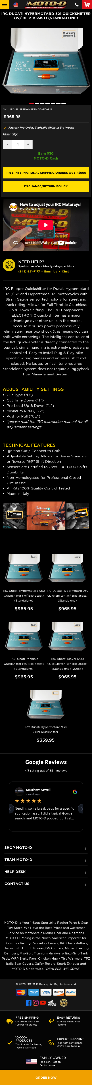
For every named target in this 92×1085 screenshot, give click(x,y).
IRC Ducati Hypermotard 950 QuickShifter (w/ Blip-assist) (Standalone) (24, 595)
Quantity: (10, 134)
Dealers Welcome (62, 968)
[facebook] (28, 1003)
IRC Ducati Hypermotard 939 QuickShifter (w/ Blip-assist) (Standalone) (67, 595)
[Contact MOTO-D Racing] (77, 4)
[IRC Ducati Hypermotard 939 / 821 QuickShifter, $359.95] (45, 705)
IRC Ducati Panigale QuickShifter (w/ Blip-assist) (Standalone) (24, 663)
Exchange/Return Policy (46, 186)
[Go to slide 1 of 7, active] (30, 103)
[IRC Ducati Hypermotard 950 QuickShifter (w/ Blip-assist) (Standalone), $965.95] (24, 568)
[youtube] (43, 1003)
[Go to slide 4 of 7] (46, 103)
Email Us (50, 271)
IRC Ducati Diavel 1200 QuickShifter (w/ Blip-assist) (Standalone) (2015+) (67, 663)
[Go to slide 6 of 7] (57, 103)
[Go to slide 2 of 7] (35, 103)
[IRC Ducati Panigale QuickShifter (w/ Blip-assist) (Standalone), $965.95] (24, 637)
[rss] (52, 1003)
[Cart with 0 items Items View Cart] (88, 4)
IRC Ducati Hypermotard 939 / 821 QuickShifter (46, 729)
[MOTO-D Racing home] (46, 4)
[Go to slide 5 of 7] (52, 103)
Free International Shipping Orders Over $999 (46, 172)
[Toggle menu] (4, 4)
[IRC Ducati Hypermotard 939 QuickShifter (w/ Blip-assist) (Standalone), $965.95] (67, 568)
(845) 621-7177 (29, 271)
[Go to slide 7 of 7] (62, 103)
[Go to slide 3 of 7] (41, 103)
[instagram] (36, 1003)
